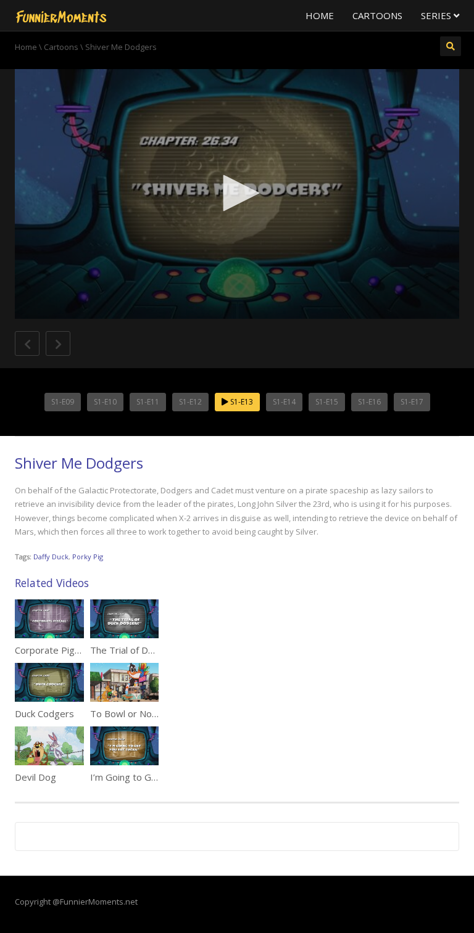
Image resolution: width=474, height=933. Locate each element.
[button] (237, 193)
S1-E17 (412, 402)
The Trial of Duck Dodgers (146, 650)
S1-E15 (326, 402)
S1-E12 (190, 402)
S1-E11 (147, 402)
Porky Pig (87, 556)
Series (437, 15)
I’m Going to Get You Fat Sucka (155, 777)
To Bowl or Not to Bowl (140, 713)
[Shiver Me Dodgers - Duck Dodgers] (61, 15)
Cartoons (377, 15)
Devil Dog (35, 777)
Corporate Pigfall (50, 650)
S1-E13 (240, 402)
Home (320, 15)
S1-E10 (105, 402)
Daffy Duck (51, 556)
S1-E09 (62, 402)
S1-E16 (369, 402)
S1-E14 (284, 402)
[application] (237, 194)
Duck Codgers (44, 713)
